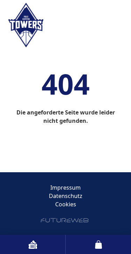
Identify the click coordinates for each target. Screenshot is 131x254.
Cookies (65, 204)
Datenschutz (65, 196)
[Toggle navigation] (118, 15)
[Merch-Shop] (98, 244)
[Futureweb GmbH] (64, 220)
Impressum (65, 187)
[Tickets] (32, 244)
